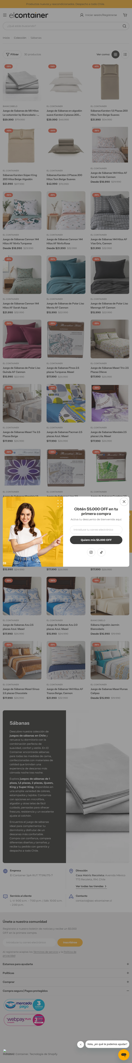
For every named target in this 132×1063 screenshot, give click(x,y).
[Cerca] (124, 501)
